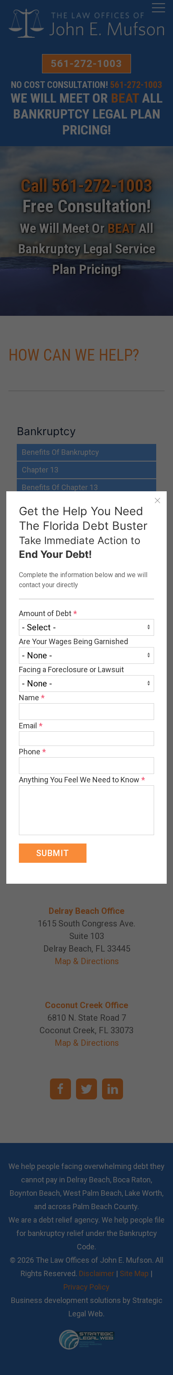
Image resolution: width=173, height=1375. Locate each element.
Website (20, 497)
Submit (52, 853)
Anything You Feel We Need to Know (82, 779)
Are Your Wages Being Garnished (73, 641)
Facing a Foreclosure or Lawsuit (71, 669)
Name (32, 697)
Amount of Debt (48, 613)
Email (30, 725)
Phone (32, 751)
